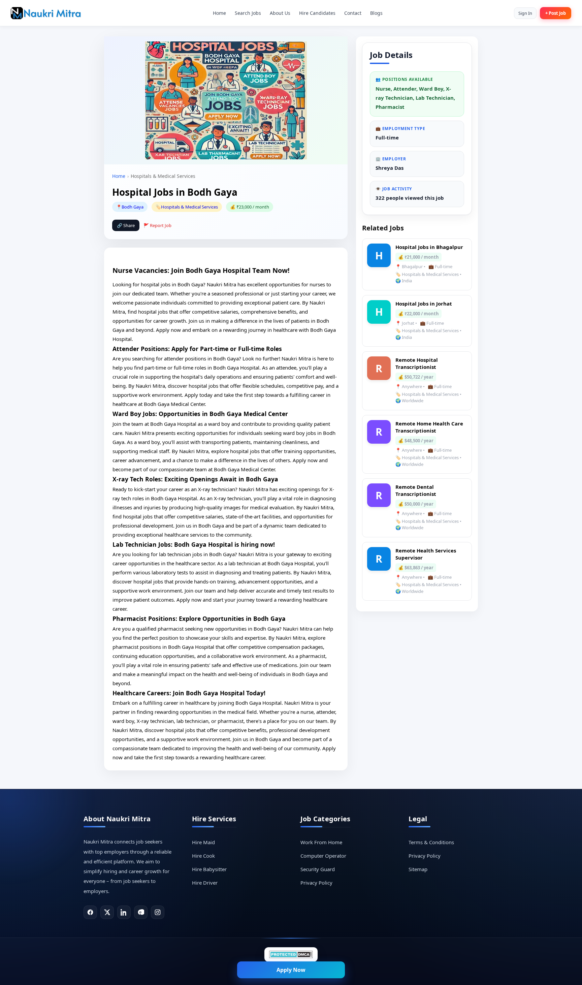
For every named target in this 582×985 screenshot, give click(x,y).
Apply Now (291, 970)
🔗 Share (126, 225)
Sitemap (418, 869)
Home (219, 13)
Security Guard (317, 869)
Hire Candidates (317, 13)
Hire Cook (203, 855)
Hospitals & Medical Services (189, 207)
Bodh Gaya (132, 207)
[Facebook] (90, 912)
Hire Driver (205, 882)
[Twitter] (107, 912)
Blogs (376, 13)
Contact (352, 13)
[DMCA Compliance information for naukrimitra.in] (291, 954)
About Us (280, 13)
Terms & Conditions (431, 842)
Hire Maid (203, 842)
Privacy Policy (316, 882)
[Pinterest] (141, 912)
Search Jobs (248, 13)
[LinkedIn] (124, 912)
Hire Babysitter (209, 869)
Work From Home (321, 842)
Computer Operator (323, 855)
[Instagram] (157, 912)
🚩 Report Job (157, 225)
